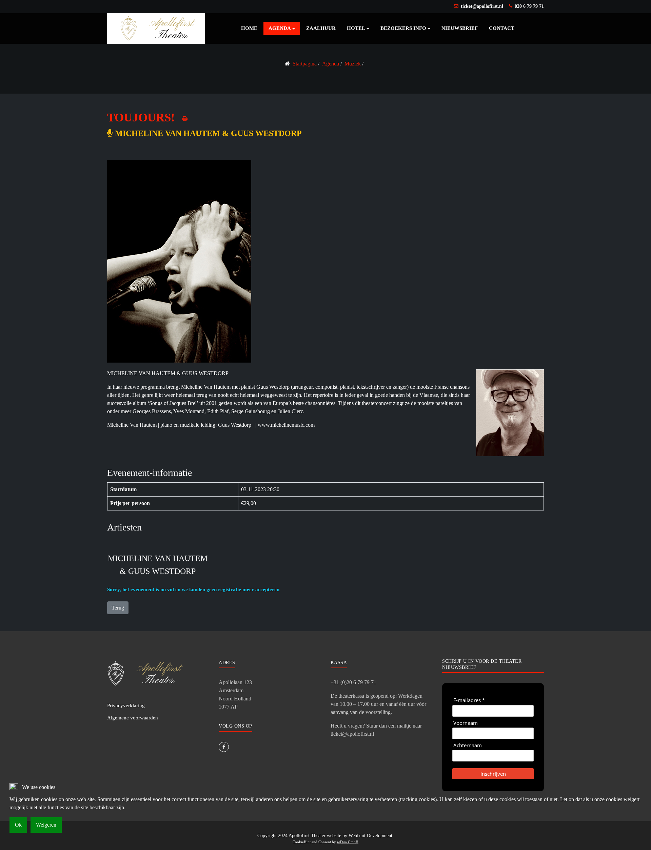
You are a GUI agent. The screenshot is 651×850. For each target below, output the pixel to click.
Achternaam (467, 745)
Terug (118, 608)
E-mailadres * (469, 700)
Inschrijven (493, 773)
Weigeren (46, 825)
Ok (18, 825)
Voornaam (465, 723)
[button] (281, 28)
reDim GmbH (347, 842)
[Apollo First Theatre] (156, 28)
